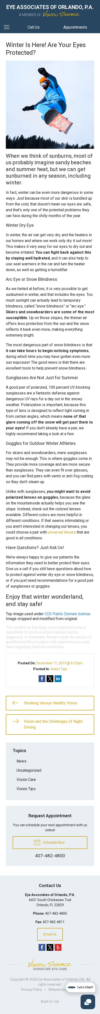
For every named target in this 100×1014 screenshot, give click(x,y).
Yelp (58, 947)
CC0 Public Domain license (67, 614)
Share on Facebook (42, 678)
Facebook (42, 947)
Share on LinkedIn (58, 678)
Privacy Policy (31, 989)
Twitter (50, 947)
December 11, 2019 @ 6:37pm (59, 663)
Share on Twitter (50, 678)
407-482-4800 (56, 913)
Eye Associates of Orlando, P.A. (61, 979)
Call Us (34, 27)
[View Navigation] (8, 27)
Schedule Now (53, 842)
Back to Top (50, 1001)
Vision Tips (58, 669)
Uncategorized (29, 770)
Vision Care (26, 779)
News (21, 761)
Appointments (75, 27)
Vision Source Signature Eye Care (50, 964)
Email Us (50, 934)
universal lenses (62, 532)
